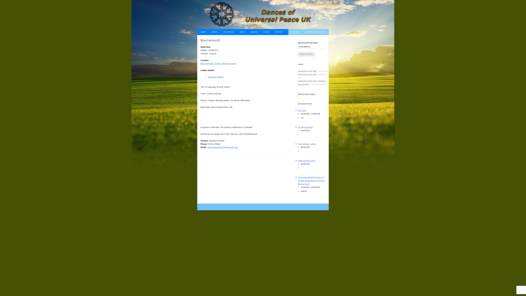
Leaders (254, 32)
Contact (279, 32)
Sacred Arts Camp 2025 (307, 74)
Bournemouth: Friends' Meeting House (218, 63)
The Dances (229, 32)
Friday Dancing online (306, 160)
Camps (266, 32)
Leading (295, 32)
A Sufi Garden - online (306, 144)
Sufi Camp (302, 110)
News (242, 32)
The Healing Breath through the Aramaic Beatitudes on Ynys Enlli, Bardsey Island (311, 180)
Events (215, 32)
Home (203, 32)
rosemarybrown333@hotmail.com (222, 147)
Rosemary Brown (216, 77)
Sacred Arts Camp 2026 (307, 71)
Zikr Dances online (305, 127)
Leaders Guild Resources (316, 32)
